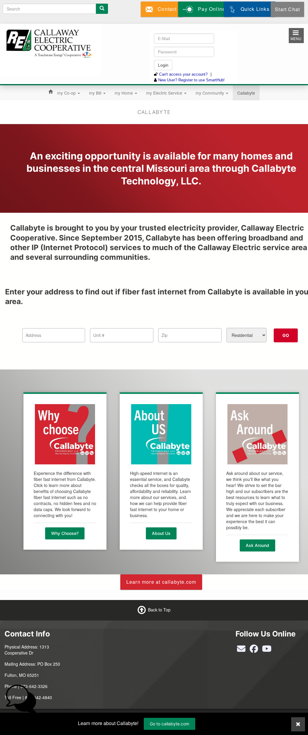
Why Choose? (65, 533)
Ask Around (257, 545)
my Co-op (67, 93)
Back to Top (159, 610)
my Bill (96, 93)
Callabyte (246, 93)
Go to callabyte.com (169, 723)
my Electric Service (164, 93)
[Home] (48, 43)
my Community (210, 93)
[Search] (102, 9)
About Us (161, 533)
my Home (124, 93)
